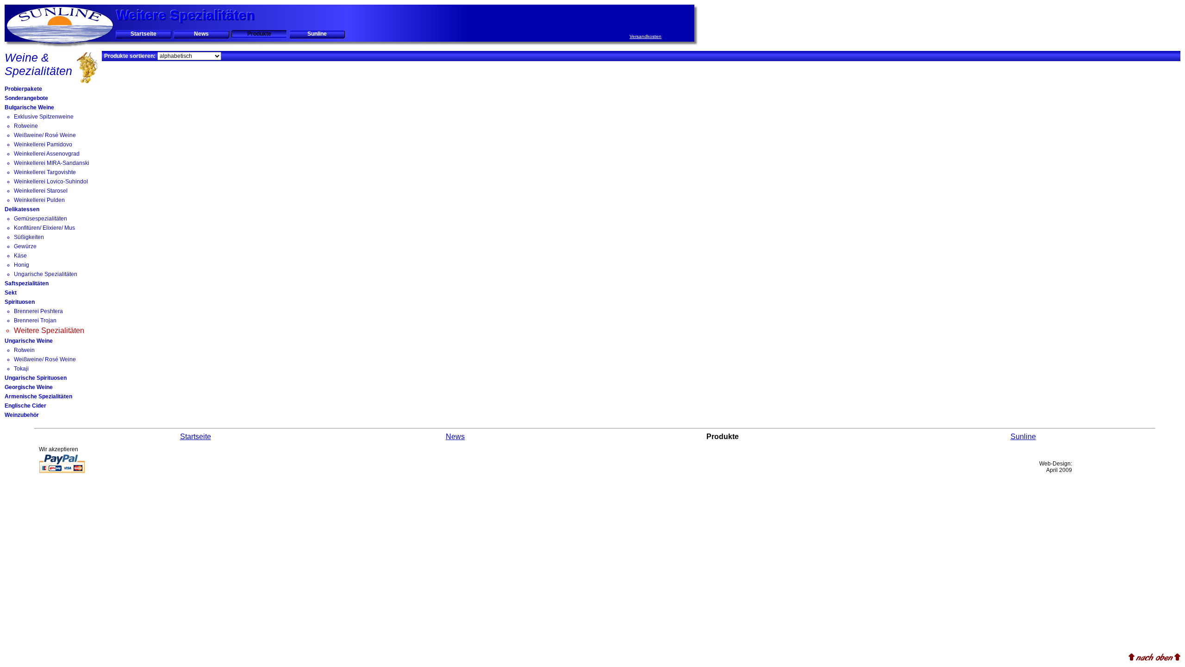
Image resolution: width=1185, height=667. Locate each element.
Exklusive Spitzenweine (44, 116)
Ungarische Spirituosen (36, 378)
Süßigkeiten (29, 237)
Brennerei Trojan (35, 320)
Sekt (11, 292)
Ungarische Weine (29, 341)
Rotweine (26, 126)
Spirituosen (20, 302)
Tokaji (21, 368)
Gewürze (25, 246)
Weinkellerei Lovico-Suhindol (51, 181)
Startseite (143, 34)
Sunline (317, 34)
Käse (20, 255)
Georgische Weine (29, 387)
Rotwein (24, 350)
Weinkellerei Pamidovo (43, 144)
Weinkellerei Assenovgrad (47, 154)
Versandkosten (645, 36)
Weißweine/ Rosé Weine (45, 135)
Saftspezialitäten (27, 283)
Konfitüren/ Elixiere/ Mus (44, 228)
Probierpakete (23, 89)
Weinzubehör (22, 415)
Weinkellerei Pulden (39, 200)
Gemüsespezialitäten (40, 218)
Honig (21, 265)
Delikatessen (22, 209)
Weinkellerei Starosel (41, 191)
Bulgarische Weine (29, 107)
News (201, 34)
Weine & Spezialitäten (38, 64)
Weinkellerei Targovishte (45, 172)
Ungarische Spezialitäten (45, 274)
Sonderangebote (26, 98)
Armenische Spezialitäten (38, 396)
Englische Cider (25, 406)
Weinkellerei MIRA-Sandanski (51, 163)
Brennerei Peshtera (38, 311)
